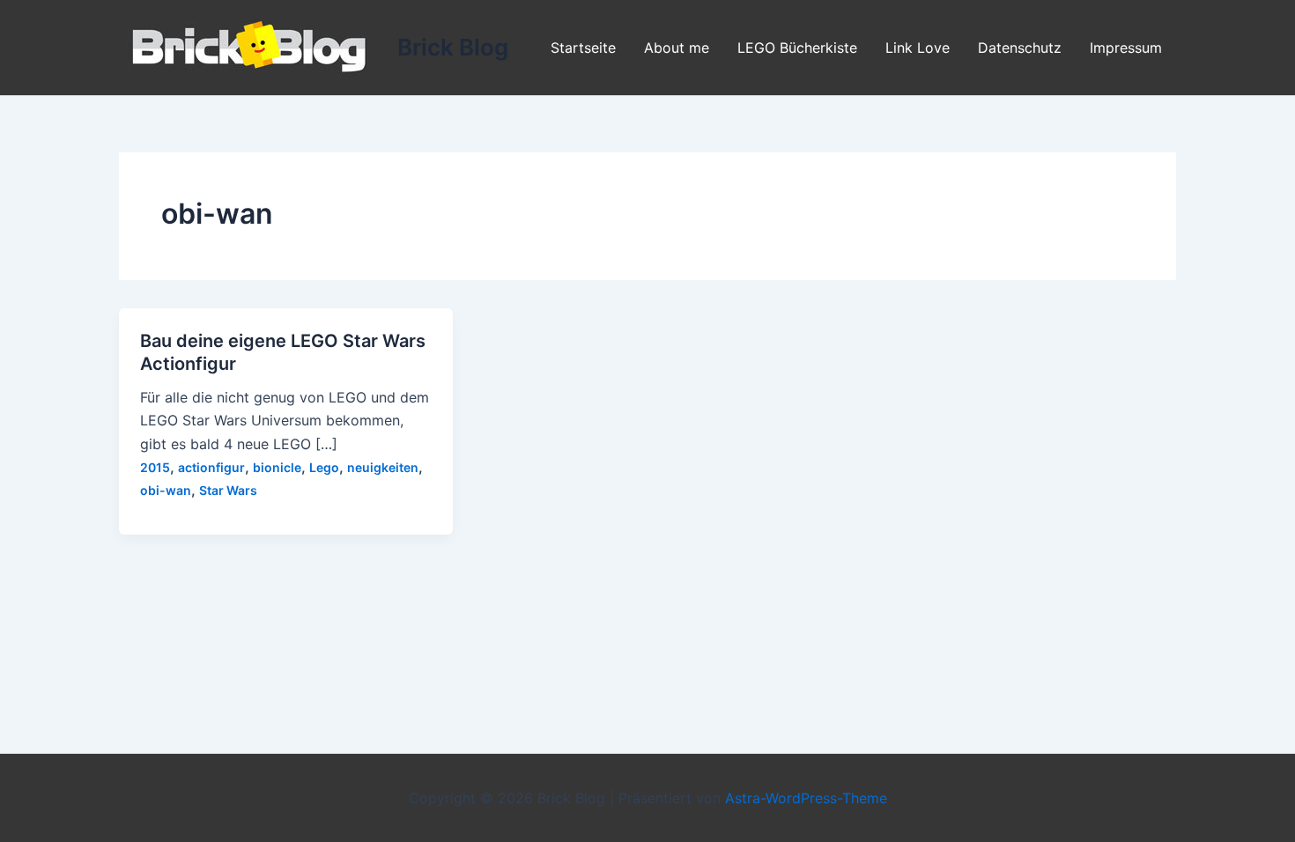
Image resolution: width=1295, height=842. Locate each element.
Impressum (1126, 47)
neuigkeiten (382, 467)
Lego (324, 467)
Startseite (583, 47)
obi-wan (165, 490)
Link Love (917, 47)
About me (676, 47)
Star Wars (228, 490)
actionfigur (211, 467)
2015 (155, 467)
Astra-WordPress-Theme (806, 798)
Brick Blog (452, 47)
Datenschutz (1020, 47)
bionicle (277, 467)
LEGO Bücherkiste (797, 47)
